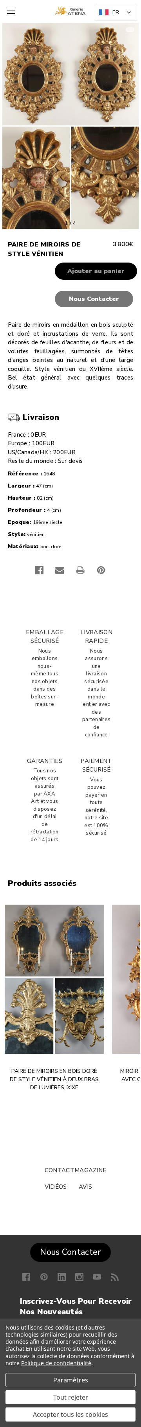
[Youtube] (97, 1277)
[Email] (59, 570)
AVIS (85, 1187)
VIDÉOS (56, 1187)
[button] (71, 299)
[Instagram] (79, 1277)
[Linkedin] (62, 1277)
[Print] (80, 570)
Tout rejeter (70, 1397)
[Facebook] (39, 570)
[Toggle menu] (10, 11)
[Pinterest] (101, 570)
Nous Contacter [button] (70, 1252)
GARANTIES (44, 761)
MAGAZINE (90, 1170)
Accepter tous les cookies (70, 1414)
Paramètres (70, 1380)
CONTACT (59, 1170)
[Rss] (115, 1277)
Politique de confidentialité (56, 1363)
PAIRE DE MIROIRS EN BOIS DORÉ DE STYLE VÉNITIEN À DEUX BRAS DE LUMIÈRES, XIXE (54, 1079)
